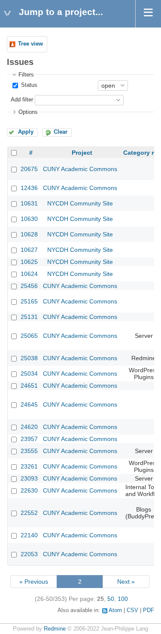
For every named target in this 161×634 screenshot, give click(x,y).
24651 (29, 385)
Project (82, 152)
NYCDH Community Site (80, 203)
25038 (29, 358)
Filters (26, 75)
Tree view (30, 44)
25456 (29, 285)
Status (28, 85)
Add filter (22, 100)
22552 (29, 512)
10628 (29, 234)
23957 (29, 438)
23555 (29, 450)
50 (110, 598)
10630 (29, 218)
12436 (29, 187)
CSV (132, 610)
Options (28, 112)
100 (123, 598)
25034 (29, 373)
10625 (29, 261)
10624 (29, 273)
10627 (29, 249)
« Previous (33, 581)
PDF (148, 610)
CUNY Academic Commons (80, 168)
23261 (29, 466)
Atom (115, 610)
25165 (29, 301)
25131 (29, 316)
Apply (25, 132)
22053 (29, 554)
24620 (29, 426)
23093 (29, 478)
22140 (29, 535)
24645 (29, 404)
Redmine (55, 629)
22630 (29, 490)
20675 (29, 168)
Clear (60, 132)
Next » (126, 581)
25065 (29, 335)
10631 (29, 203)
